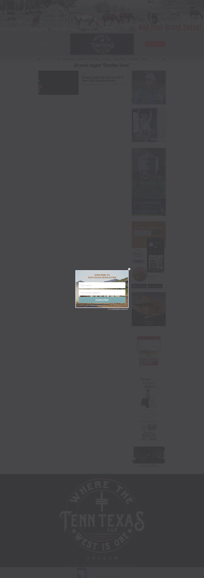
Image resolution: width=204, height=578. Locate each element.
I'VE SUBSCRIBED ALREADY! (118, 309)
